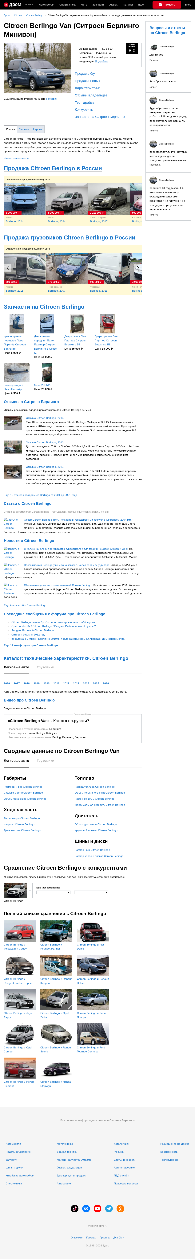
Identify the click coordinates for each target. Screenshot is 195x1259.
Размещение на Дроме (174, 1143)
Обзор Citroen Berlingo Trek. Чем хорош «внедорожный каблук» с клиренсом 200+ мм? (78, 519)
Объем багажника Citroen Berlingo (25, 798)
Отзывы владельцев (91, 95)
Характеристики (87, 88)
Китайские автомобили (20, 1175)
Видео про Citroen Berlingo (29, 700)
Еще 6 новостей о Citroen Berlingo (25, 605)
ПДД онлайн (121, 1175)
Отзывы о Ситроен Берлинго (31, 402)
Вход (188, 4)
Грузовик (51, 98)
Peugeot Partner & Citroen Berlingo (32, 630)
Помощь (91, 1237)
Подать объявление (18, 1151)
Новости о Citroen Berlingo (29, 540)
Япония (24, 129)
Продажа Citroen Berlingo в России (53, 168)
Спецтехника (14, 1183)
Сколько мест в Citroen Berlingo (23, 792)
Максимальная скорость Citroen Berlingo (100, 804)
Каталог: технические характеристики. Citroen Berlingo (66, 658)
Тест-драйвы (85, 102)
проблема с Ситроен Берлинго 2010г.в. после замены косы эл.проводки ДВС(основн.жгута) (68, 638)
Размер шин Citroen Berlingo (92, 849)
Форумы (119, 1151)
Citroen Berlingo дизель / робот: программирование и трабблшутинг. (53, 622)
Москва (29, 4)
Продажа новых (87, 81)
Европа (37, 129)
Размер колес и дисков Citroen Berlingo (99, 855)
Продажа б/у (85, 74)
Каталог (128, 4)
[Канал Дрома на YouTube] (97, 1208)
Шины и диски (14, 1167)
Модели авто (96, 1225)
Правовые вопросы (126, 1183)
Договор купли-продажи (71, 1175)
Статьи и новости (124, 1159)
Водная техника (67, 1151)
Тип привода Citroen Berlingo (22, 818)
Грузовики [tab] (45, 667)
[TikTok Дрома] (74, 1208)
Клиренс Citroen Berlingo (19, 824)
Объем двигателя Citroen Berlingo (96, 824)
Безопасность (168, 1151)
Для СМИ (118, 1237)
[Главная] (12, 5)
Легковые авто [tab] (16, 667)
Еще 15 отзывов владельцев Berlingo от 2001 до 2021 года (40, 494)
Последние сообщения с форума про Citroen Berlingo (54, 614)
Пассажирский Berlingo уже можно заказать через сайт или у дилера (66, 564)
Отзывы (113, 4)
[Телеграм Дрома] (109, 1208)
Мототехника (65, 1143)
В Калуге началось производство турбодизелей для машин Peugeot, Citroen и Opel (76, 548)
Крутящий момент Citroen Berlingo (96, 830)
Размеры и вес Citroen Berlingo (23, 786)
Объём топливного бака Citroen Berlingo (100, 792)
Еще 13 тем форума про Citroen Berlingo (31, 645)
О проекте (76, 1237)
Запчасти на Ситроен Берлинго (100, 117)
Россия (10, 129)
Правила (104, 1237)
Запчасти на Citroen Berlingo (44, 307)
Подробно (101, 61)
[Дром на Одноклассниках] (120, 1208)
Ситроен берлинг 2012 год (28, 634)
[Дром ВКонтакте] (86, 1208)
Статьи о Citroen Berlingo (27, 503)
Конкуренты (84, 109)
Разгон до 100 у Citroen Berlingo (94, 798)
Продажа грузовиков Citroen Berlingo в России (69, 237)
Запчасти (98, 4)
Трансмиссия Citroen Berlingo (22, 830)
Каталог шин (121, 1143)
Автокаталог (64, 1183)
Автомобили (46, 4)
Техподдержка (169, 1159)
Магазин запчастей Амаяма (74, 1159)
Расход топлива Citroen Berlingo (95, 786)
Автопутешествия (125, 1167)
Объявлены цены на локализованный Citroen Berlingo (57, 585)
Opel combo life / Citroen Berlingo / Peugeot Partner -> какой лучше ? (53, 626)
